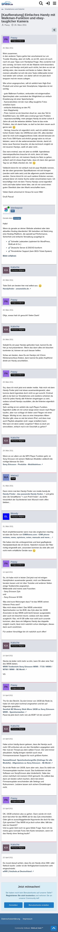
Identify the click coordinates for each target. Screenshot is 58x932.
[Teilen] (54, 30)
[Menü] (54, 3)
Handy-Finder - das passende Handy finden (23, 494)
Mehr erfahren (9, 256)
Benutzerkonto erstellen (39, 905)
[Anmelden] (47, 3)
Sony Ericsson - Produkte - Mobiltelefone (22, 464)
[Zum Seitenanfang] (54, 928)
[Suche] (41, 3)
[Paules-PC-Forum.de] (7, 3)
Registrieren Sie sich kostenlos (20, 895)
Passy (7, 25)
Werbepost (16, 207)
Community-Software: (29, 928)
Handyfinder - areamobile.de (16, 289)
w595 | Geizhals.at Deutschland (17, 871)
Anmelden (13, 905)
